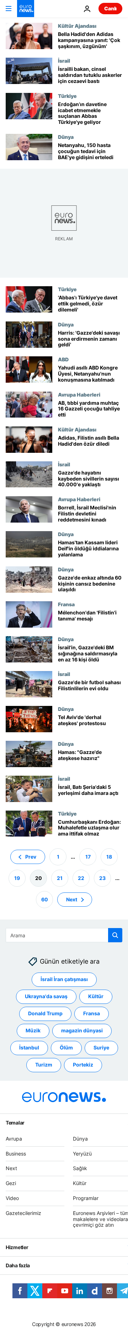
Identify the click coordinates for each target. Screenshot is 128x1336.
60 (44, 899)
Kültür (95, 996)
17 (88, 857)
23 (102, 878)
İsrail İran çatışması (64, 979)
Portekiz (83, 1065)
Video (12, 1198)
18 (109, 857)
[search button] (115, 935)
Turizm (43, 1065)
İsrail (64, 60)
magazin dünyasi (82, 1030)
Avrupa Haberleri (79, 394)
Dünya (66, 137)
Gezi (11, 1183)
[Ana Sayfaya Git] (25, 8)
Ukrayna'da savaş (46, 996)
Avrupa (14, 1139)
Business (16, 1154)
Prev (30, 857)
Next (71, 899)
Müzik (33, 1030)
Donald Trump (45, 1013)
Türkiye (67, 96)
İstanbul (29, 1047)
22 (81, 878)
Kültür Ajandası (77, 25)
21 (60, 878)
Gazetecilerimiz (23, 1213)
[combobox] (64, 935)
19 (17, 878)
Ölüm (66, 1047)
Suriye (101, 1047)
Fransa (66, 604)
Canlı (110, 8)
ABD (63, 359)
